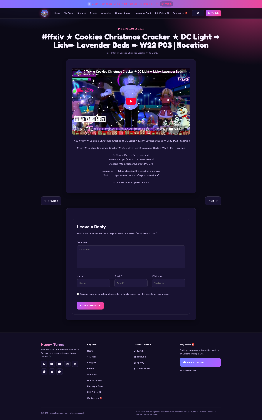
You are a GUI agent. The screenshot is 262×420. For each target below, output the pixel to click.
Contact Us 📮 (180, 13)
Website (157, 276)
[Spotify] (44, 371)
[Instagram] (67, 364)
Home (57, 13)
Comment (82, 242)
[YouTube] (52, 364)
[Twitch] (44, 364)
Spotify (140, 362)
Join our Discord (195, 362)
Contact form (189, 370)
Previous (53, 200)
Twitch (215, 13)
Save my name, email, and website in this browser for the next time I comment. (124, 294)
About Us (106, 13)
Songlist (81, 13)
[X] (75, 364)
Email (118, 276)
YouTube (68, 13)
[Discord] (59, 364)
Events (93, 13)
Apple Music (143, 368)
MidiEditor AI (162, 13)
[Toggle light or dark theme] (198, 13)
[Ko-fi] (59, 371)
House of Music (123, 13)
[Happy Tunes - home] (44, 13)
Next (211, 200)
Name (80, 276)
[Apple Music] (52, 371)
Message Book (143, 13)
